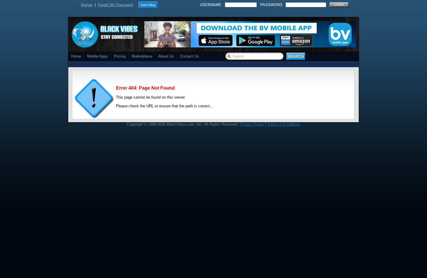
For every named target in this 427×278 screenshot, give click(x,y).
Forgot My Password (115, 5)
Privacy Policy (252, 124)
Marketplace (142, 56)
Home (76, 56)
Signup (86, 5)
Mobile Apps (97, 56)
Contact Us (189, 56)
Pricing (119, 56)
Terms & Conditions (283, 124)
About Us (166, 56)
